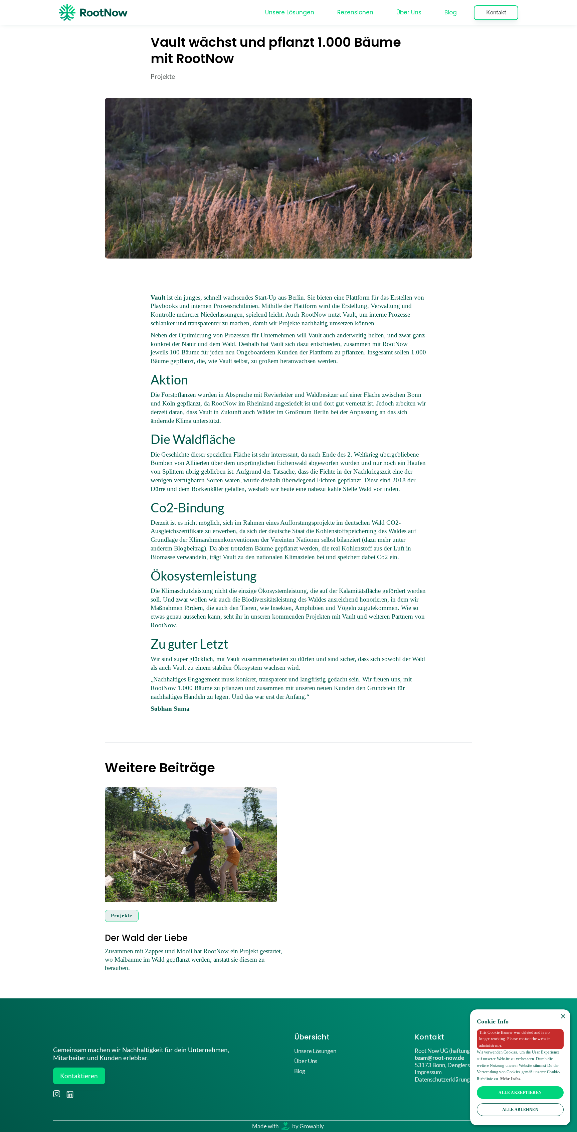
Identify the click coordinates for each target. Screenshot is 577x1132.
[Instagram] (56, 1094)
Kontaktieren (79, 1076)
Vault (158, 297)
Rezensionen (355, 12)
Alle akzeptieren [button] (520, 1092)
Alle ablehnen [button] (520, 1109)
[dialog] (520, 1067)
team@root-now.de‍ (439, 1057)
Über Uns (408, 12)
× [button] (562, 1016)
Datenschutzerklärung (442, 1079)
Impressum (428, 1072)
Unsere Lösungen (289, 12)
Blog (450, 12)
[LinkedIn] (69, 1094)
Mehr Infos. (511, 1079)
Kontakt (496, 12)
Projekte (163, 76)
